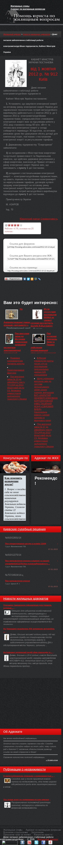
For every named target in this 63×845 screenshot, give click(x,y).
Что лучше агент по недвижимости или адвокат (26, 799)
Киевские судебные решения (24, 529)
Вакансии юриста (43, 834)
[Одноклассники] (32, 279)
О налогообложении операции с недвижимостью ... (28, 776)
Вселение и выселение (15, 832)
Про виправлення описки (17, 581)
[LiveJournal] (39, 279)
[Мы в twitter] (36, 841)
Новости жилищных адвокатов (36, 34)
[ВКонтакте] (25, 279)
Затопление (37, 832)
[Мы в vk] (22, 841)
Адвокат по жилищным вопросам (27, 9)
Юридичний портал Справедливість (39, 219)
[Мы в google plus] (29, 841)
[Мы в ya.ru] (50, 841)
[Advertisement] (33, 285)
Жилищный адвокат (12, 34)
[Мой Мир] (36, 279)
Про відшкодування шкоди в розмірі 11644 (25, 544)
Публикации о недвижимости (24, 769)
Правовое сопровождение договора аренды (15, 361)
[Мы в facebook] (43, 841)
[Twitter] (28, 279)
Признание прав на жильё (17, 834)
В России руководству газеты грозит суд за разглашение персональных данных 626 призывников (44, 366)
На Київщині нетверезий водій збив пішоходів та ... (27, 652)
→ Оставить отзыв (52, 760)
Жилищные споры (19, 6)
